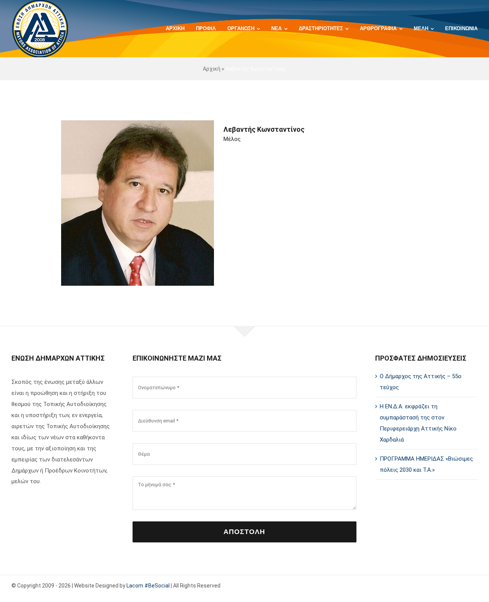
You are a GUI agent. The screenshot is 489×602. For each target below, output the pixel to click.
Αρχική (211, 69)
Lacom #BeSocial (148, 586)
